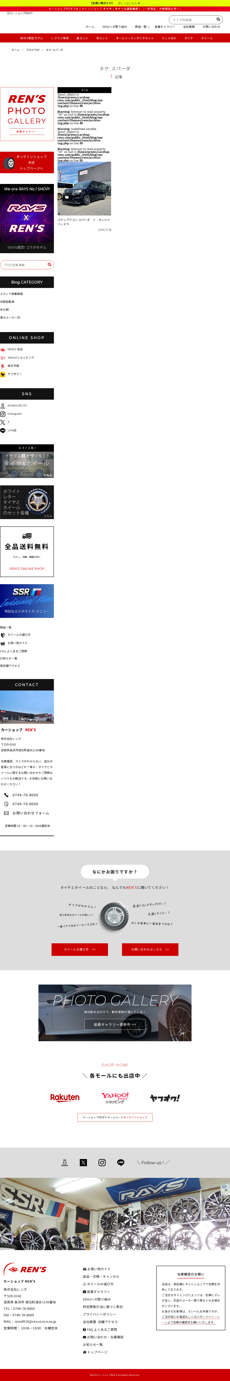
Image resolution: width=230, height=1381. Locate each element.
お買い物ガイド (18, 643)
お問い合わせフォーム (31, 812)
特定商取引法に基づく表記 (103, 1306)
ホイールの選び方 (19, 635)
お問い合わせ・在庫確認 (104, 1337)
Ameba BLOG (17, 405)
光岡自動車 (7, 301)
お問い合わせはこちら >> (150, 949)
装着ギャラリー (98, 1291)
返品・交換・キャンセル (101, 1276)
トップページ (97, 1352)
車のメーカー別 (10, 317)
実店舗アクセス (10, 666)
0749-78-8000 (25, 794)
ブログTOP (33, 50)
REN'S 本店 (15, 349)
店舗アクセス (108, 1321)
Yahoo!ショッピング (21, 357)
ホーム (16, 50)
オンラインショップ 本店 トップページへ (31, 162)
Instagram (15, 413)
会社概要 (89, 1321)
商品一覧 (6, 627)
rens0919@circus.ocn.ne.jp (35, 1321)
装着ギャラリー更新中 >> (115, 1024)
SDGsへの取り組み (97, 1299)
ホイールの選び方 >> (80, 949)
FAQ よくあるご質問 (13, 651)
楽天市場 (13, 366)
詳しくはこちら (128, 3)
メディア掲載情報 (11, 294)
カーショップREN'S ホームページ (103, 1117)
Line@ (12, 430)
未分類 (4, 309)
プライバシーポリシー (99, 1314)
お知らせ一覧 (8, 658)
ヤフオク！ (15, 374)
